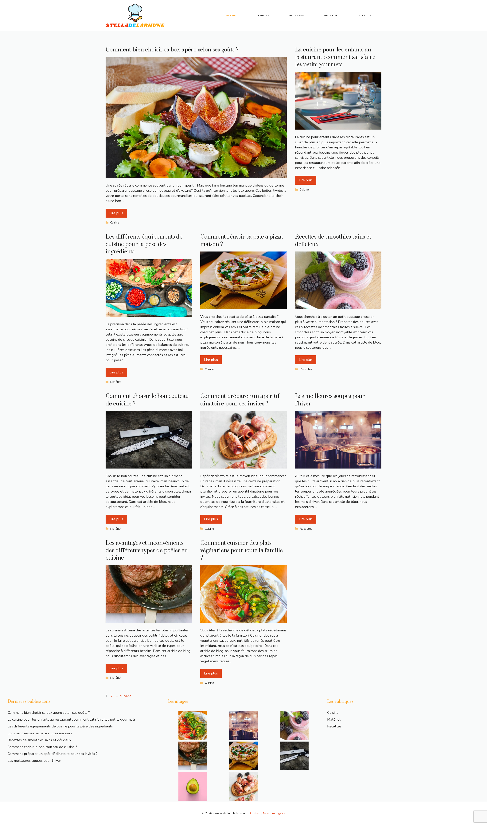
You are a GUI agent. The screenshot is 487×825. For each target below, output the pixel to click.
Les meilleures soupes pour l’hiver (34, 760)
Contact (364, 15)
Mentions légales (274, 813)
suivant (123, 696)
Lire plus (116, 213)
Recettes (296, 15)
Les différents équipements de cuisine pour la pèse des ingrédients (144, 244)
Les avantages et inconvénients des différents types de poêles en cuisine (147, 550)
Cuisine (264, 15)
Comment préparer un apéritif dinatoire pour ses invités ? (239, 399)
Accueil (232, 15)
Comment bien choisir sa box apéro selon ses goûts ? (172, 49)
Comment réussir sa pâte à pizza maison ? (40, 733)
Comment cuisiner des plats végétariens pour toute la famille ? (241, 550)
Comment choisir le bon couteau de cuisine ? (42, 747)
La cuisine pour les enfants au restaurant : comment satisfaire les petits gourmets (335, 57)
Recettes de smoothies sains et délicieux (39, 740)
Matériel (331, 15)
